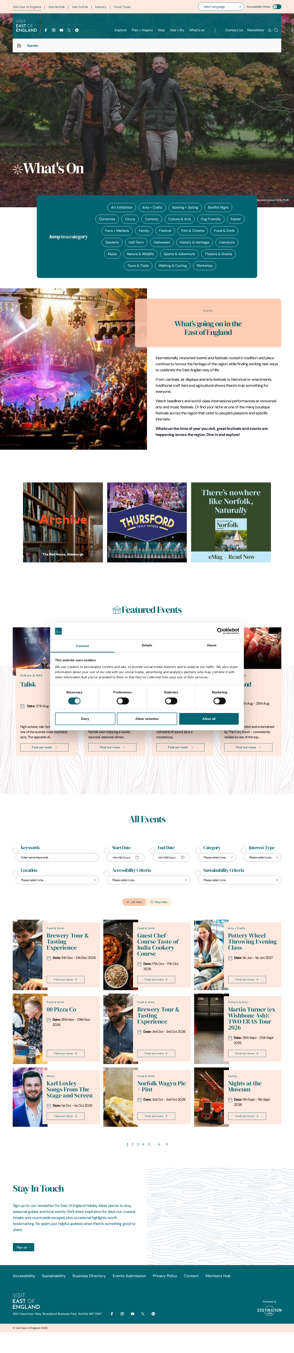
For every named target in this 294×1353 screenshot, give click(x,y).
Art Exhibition (121, 207)
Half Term (136, 242)
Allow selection (147, 719)
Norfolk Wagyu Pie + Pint (161, 1086)
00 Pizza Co (61, 1009)
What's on (197, 30)
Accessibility (24, 1275)
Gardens (112, 242)
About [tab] (211, 645)
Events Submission (129, 1275)
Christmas (107, 219)
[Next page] (159, 1144)
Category (212, 848)
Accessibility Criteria (131, 870)
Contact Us (234, 30)
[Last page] (166, 1144)
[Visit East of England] (26, 26)
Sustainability (54, 1275)
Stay (161, 30)
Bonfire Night (218, 207)
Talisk (28, 684)
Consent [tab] (82, 646)
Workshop (204, 266)
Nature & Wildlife (140, 254)
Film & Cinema (192, 231)
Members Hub (218, 1275)
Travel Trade (122, 7)
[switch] (123, 701)
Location (29, 870)
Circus (130, 219)
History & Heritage (194, 242)
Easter (236, 219)
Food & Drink (224, 231)
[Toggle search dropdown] (276, 30)
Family (144, 231)
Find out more (42, 747)
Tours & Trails (138, 266)
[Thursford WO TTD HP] (147, 522)
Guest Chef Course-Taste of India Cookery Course (157, 944)
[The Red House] (63, 522)
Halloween (162, 242)
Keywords (30, 848)
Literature (227, 242)
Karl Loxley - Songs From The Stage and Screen (70, 1089)
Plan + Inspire (142, 30)
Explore (121, 30)
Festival (165, 231)
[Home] (19, 45)
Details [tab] (147, 645)
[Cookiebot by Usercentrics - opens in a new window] (220, 631)
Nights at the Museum (245, 1086)
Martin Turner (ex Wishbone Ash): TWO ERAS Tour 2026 (251, 1018)
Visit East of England (27, 7)
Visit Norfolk (56, 7)
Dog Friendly (211, 219)
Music (112, 254)
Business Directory (89, 1275)
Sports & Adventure (179, 254)
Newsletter (256, 30)
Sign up (22, 1247)
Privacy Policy (165, 1275)
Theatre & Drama (218, 254)
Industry (101, 7)
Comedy (151, 219)
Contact (191, 1275)
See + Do (177, 30)
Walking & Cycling (173, 266)
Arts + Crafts (152, 207)
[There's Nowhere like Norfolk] (231, 522)
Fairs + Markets (117, 231)
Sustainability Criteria (223, 870)
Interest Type (261, 848)
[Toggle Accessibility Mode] (277, 6)
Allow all (208, 719)
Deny (85, 719)
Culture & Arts (179, 219)
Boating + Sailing (185, 207)
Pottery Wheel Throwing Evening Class (252, 941)
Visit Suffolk (80, 7)
